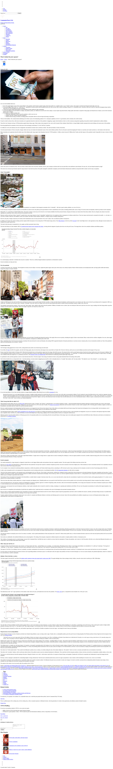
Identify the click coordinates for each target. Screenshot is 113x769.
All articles (8, 47)
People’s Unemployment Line (66, 666)
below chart (59, 591)
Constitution (8, 29)
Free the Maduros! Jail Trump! (9, 691)
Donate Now (3, 703)
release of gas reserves (54, 404)
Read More (3, 713)
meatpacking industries (63, 470)
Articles (4, 46)
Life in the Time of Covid (68, 665)
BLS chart (22, 403)
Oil (55, 470)
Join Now (3, 698)
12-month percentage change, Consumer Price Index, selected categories (27, 666)
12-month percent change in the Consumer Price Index (32, 226)
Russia (4, 682)
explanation (51, 392)
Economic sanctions (7, 676)
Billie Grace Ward (78, 665)
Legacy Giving (6, 52)
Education (8, 39)
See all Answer (4, 717)
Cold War (5, 673)
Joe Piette (76, 666)
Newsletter (5, 53)
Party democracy (9, 33)
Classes (7, 40)
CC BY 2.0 (85, 665)
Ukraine (4, 683)
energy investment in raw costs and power (26, 411)
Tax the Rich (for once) (66, 667)
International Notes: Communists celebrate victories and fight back (16, 693)
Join (4, 8)
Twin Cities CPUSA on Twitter (25, 667)
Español (4, 54)
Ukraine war (5, 684)
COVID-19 (5, 675)
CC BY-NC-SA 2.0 (82, 666)
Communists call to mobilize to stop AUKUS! (18, 745)
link (8, 349)
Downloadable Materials (11, 44)
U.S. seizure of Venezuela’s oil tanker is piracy (12, 694)
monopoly (5, 678)
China (4, 672)
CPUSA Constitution (13, 741)
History (7, 42)
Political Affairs (9, 48)
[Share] (57, 64)
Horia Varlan (3, 666)
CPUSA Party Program (13, 753)
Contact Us (8, 35)
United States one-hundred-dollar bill (11, 665)
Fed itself (74, 220)
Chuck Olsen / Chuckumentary (78, 667)
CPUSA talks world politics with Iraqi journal (18, 737)
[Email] (57, 62)
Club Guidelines (9, 32)
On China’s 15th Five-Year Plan (9, 690)
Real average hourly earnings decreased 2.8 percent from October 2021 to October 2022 (50, 669)
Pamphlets (8, 43)
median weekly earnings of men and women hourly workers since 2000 (36, 558)
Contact (4, 757)
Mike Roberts (61, 220)
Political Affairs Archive (8, 759)
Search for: (3, 13)
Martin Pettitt (52, 667)
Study (4, 37)
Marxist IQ (8, 41)
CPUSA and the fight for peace (9, 689)
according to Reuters (11, 416)
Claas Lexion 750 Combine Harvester (40, 667)
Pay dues (7, 28)
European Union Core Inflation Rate (37, 354)
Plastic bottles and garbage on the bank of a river (98, 665)
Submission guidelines (10, 50)
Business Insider (8, 635)
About (4, 26)
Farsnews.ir (23, 665)
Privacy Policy (6, 758)
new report (9, 464)
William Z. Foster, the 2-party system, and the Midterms (20, 749)
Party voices (8, 49)
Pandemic (5, 681)
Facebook (8, 667)
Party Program (9, 30)
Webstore (8, 34)
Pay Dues (5, 10)
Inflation (5, 677)
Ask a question (4, 715)
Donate (4, 9)
